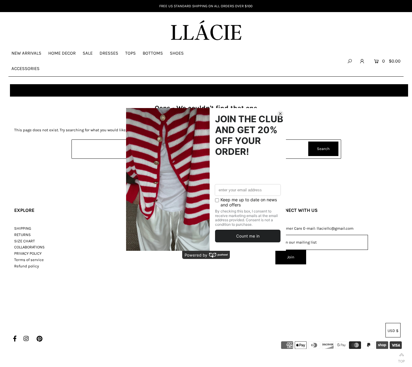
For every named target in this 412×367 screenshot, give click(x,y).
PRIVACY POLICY (28, 253)
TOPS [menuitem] (130, 53)
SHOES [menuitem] (177, 53)
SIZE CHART (24, 241)
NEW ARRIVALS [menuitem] (26, 53)
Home (18, 90)
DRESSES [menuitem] (109, 53)
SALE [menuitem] (88, 53)
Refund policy (26, 266)
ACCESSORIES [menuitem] (25, 68)
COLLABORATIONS (29, 247)
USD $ (393, 330)
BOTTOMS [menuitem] (153, 53)
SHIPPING (22, 228)
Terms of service (29, 259)
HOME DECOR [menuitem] (62, 53)
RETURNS (22, 234)
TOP (401, 360)
